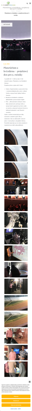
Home (13, 11)
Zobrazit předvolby (16, 405)
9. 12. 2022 (7, 64)
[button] (29, 382)
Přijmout (16, 396)
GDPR (19, 408)
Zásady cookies (14, 408)
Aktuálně (18, 11)
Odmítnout (16, 400)
